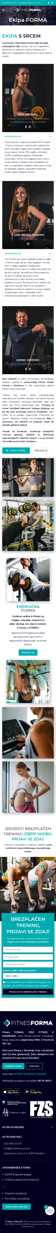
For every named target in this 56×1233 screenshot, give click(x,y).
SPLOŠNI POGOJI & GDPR (17, 1224)
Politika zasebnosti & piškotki (22, 1179)
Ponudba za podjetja (17, 1198)
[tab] (28, 136)
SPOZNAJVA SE (13, 136)
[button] (4, 4)
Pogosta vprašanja (16, 1193)
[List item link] (28, 1144)
